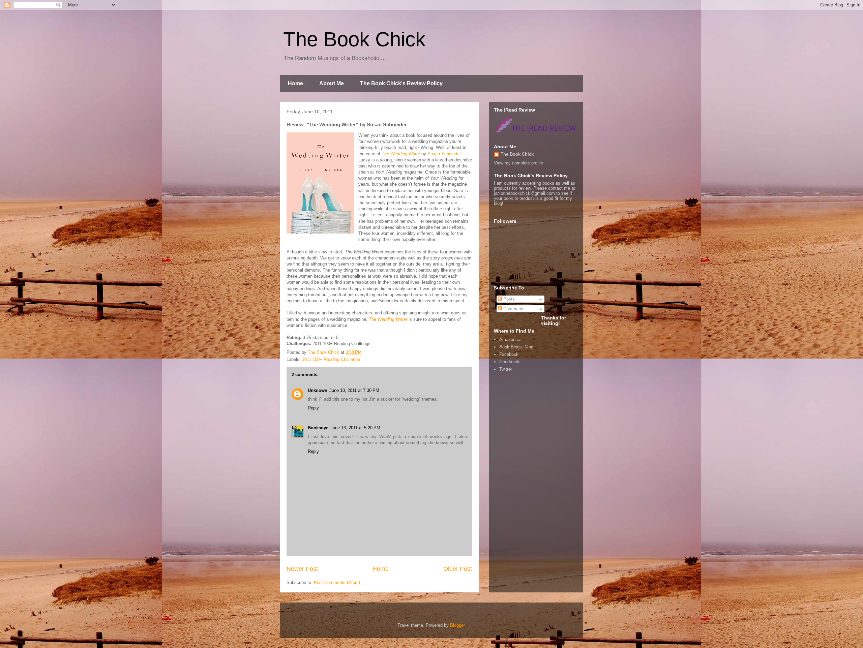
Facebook (508, 354)
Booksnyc (318, 427)
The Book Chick (354, 39)
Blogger (457, 625)
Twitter (505, 369)
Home (295, 83)
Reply (313, 407)
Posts (508, 299)
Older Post (457, 568)
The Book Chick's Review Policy (401, 83)
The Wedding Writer (401, 153)
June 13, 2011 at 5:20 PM (355, 427)
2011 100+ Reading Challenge (331, 359)
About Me (331, 83)
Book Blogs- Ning (516, 346)
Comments (513, 308)
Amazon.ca (510, 339)
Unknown (317, 390)
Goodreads (509, 361)
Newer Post (302, 568)
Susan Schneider (443, 153)
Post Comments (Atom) (337, 582)
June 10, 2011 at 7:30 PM (354, 390)
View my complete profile (518, 162)
